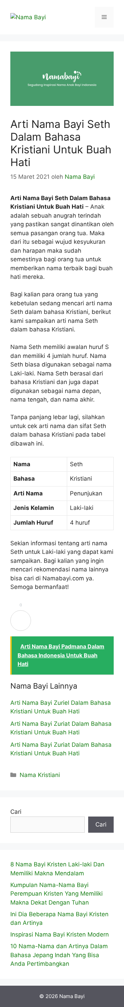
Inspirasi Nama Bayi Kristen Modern (59, 934)
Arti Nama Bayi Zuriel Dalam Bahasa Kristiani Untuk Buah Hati (60, 707)
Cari (15, 811)
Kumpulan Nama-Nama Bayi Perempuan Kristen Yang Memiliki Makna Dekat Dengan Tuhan (56, 894)
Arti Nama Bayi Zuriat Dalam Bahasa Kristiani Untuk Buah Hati (61, 728)
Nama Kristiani (40, 774)
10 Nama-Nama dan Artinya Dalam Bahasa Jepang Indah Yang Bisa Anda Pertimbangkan (59, 955)
